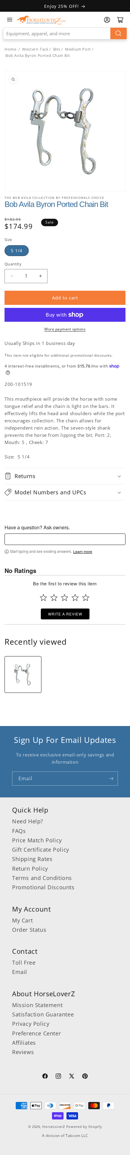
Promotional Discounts (43, 887)
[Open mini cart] (120, 20)
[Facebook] (45, 1077)
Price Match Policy (37, 840)
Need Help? (27, 821)
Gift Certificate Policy (40, 849)
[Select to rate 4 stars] (75, 597)
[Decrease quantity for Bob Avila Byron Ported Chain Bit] (11, 276)
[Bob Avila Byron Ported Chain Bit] (23, 674)
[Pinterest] (85, 1077)
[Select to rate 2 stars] (54, 597)
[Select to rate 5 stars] (85, 597)
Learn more (82, 551)
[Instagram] (58, 1077)
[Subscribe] (111, 779)
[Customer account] (107, 20)
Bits (56, 49)
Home (10, 49)
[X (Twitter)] (71, 1077)
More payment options (65, 329)
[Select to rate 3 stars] (64, 597)
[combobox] (65, 33)
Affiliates (24, 1042)
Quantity (13, 264)
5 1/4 (16, 250)
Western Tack (35, 49)
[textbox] (65, 539)
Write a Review (65, 613)
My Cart (22, 920)
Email (19, 971)
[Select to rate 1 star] (43, 597)
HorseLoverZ (53, 1126)
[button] (65, 476)
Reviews (23, 1052)
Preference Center (36, 1033)
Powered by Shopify (84, 1126)
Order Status (29, 929)
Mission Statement (37, 1005)
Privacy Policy (30, 1023)
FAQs (19, 830)
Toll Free (23, 962)
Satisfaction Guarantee (43, 1014)
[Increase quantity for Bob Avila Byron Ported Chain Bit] (40, 276)
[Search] (118, 33)
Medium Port (78, 49)
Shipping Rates (32, 858)
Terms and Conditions (42, 877)
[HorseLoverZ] (41, 19)
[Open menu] (9, 19)
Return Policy (30, 868)
